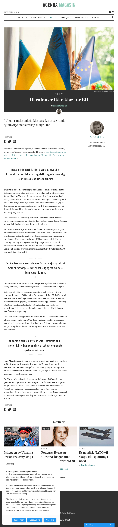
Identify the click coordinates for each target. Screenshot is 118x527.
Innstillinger (19, 520)
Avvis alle (50, 520)
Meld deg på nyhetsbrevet (65, 513)
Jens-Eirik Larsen (88, 465)
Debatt (52, 17)
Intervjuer (65, 17)
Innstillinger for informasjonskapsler (99, 525)
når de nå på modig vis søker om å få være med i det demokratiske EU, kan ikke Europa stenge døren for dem (35, 155)
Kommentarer (38, 17)
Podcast (96, 17)
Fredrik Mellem (60, 106)
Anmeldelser (81, 17)
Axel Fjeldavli (62, 469)
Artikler (22, 17)
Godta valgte (35, 520)
